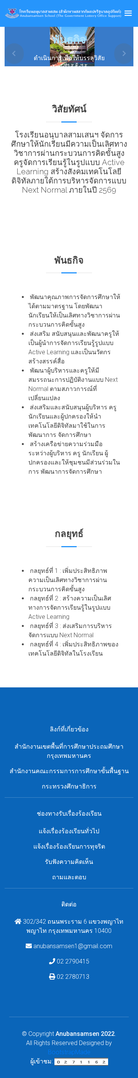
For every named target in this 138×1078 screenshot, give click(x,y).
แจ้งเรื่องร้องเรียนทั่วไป (69, 831)
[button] (14, 54)
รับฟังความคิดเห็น (69, 861)
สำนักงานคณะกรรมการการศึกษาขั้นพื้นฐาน (69, 771)
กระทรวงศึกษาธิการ (69, 786)
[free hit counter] (81, 1061)
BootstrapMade (69, 1052)
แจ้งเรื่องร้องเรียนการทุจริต (69, 846)
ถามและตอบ (69, 877)
